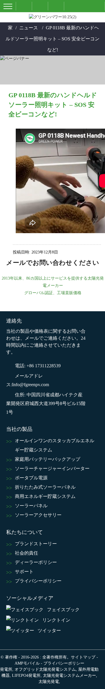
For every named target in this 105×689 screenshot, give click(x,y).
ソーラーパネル (31, 505)
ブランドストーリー (36, 543)
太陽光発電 (48, 681)
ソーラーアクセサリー (38, 514)
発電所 (6, 669)
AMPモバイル (27, 663)
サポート (24, 571)
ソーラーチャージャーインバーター (52, 468)
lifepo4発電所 (26, 675)
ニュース (28, 27)
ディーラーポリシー (36, 562)
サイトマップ (83, 657)
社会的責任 (26, 553)
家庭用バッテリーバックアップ (47, 459)
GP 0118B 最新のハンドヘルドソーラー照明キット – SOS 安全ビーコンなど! (52, 38)
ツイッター (49, 630)
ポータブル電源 (31, 477)
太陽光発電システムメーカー (69, 675)
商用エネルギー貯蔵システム (45, 496)
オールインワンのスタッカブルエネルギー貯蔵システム (54, 445)
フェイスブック (63, 609)
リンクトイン (56, 620)
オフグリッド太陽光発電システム (45, 669)
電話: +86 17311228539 (38, 365)
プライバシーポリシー (38, 580)
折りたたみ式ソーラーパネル (45, 487)
